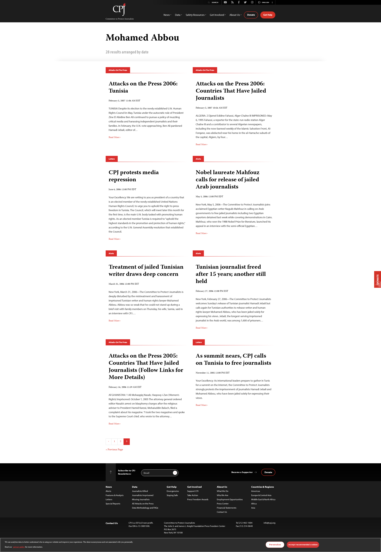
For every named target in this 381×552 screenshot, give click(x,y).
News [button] (167, 15)
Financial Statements (226, 507)
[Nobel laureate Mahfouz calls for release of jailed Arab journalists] (234, 201)
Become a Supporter (242, 472)
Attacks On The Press (118, 70)
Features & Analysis (115, 495)
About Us (222, 486)
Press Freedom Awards (197, 499)
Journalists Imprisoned (142, 495)
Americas (255, 491)
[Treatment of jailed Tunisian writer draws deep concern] (147, 292)
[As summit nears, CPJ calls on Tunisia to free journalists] (234, 378)
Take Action (192, 495)
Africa (254, 503)
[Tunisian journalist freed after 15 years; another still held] (234, 295)
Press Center (223, 503)
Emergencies (173, 491)
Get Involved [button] (217, 15)
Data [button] (177, 15)
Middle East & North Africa (263, 499)
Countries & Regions (262, 486)
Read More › (115, 137)
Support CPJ (193, 491)
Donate (251, 14)
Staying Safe (172, 495)
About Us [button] (234, 15)
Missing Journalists (141, 499)
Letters (112, 159)
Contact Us (222, 511)
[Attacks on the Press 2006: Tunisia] (147, 108)
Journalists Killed (140, 491)
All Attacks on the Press (143, 503)
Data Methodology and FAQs (145, 507)
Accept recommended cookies (302, 545)
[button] (272, 2)
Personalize (275, 545)
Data (134, 486)
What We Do (222, 491)
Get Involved (194, 486)
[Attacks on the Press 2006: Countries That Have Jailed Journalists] (234, 112)
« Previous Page (114, 449)
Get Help (267, 14)
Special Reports (113, 503)
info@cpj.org (269, 522)
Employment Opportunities (230, 499)
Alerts (198, 159)
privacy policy (19, 547)
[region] (190, 545)
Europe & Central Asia (261, 495)
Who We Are (222, 495)
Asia (253, 507)
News (109, 486)
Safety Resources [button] (195, 15)
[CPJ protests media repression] (147, 204)
